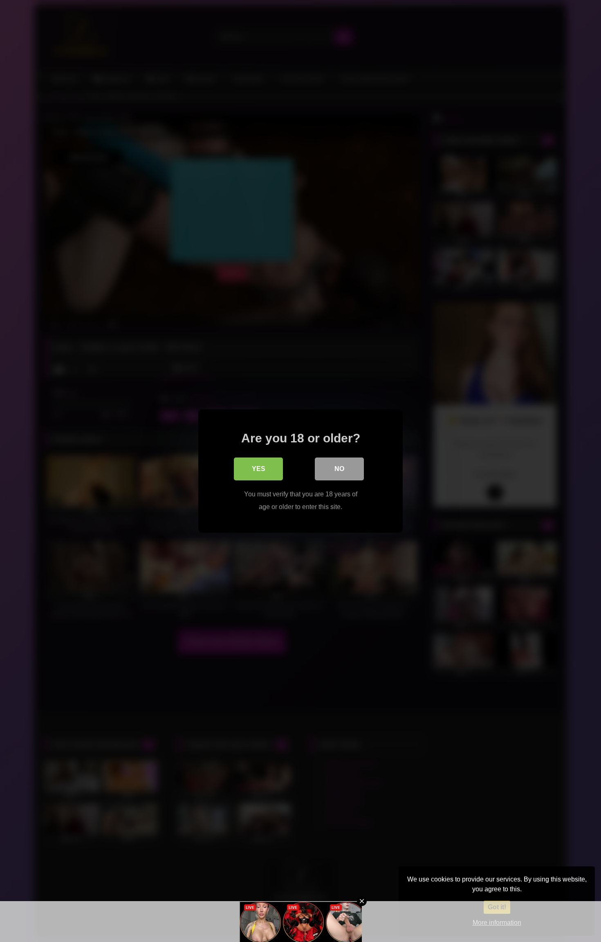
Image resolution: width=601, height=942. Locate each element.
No (339, 468)
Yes (258, 468)
